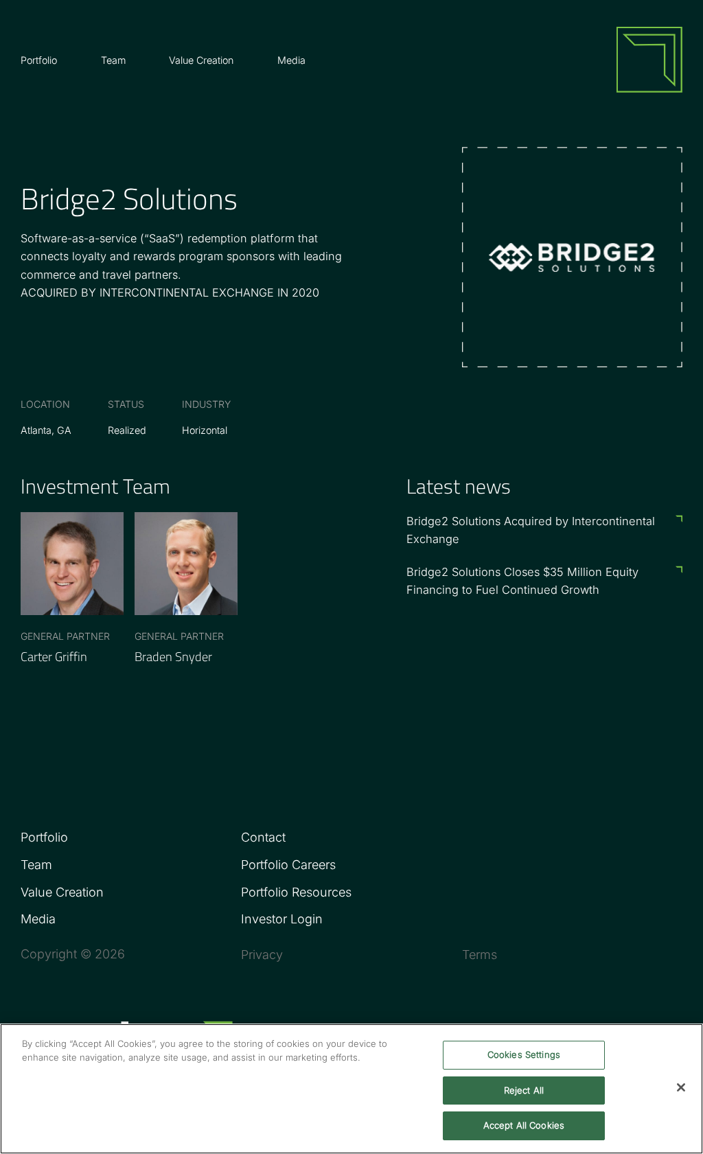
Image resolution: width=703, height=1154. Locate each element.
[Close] (681, 1087)
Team (113, 60)
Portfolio (44, 837)
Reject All (524, 1090)
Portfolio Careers (288, 864)
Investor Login (282, 919)
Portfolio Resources (296, 892)
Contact (263, 837)
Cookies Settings (523, 1054)
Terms (479, 954)
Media (291, 60)
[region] (351, 1089)
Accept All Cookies (523, 1125)
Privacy (262, 954)
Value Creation (201, 60)
